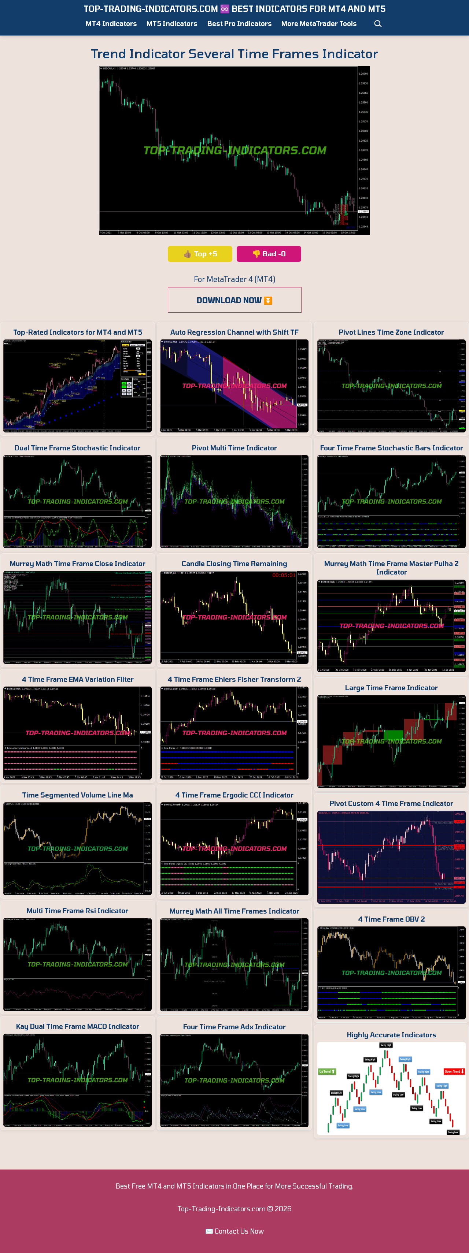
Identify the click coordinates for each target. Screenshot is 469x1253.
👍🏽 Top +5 (200, 253)
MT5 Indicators (172, 23)
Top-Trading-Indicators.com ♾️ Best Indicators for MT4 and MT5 (235, 8)
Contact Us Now (239, 1231)
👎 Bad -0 (269, 253)
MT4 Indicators (111, 23)
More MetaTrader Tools (319, 23)
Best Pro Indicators (239, 23)
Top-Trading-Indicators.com (221, 1209)
